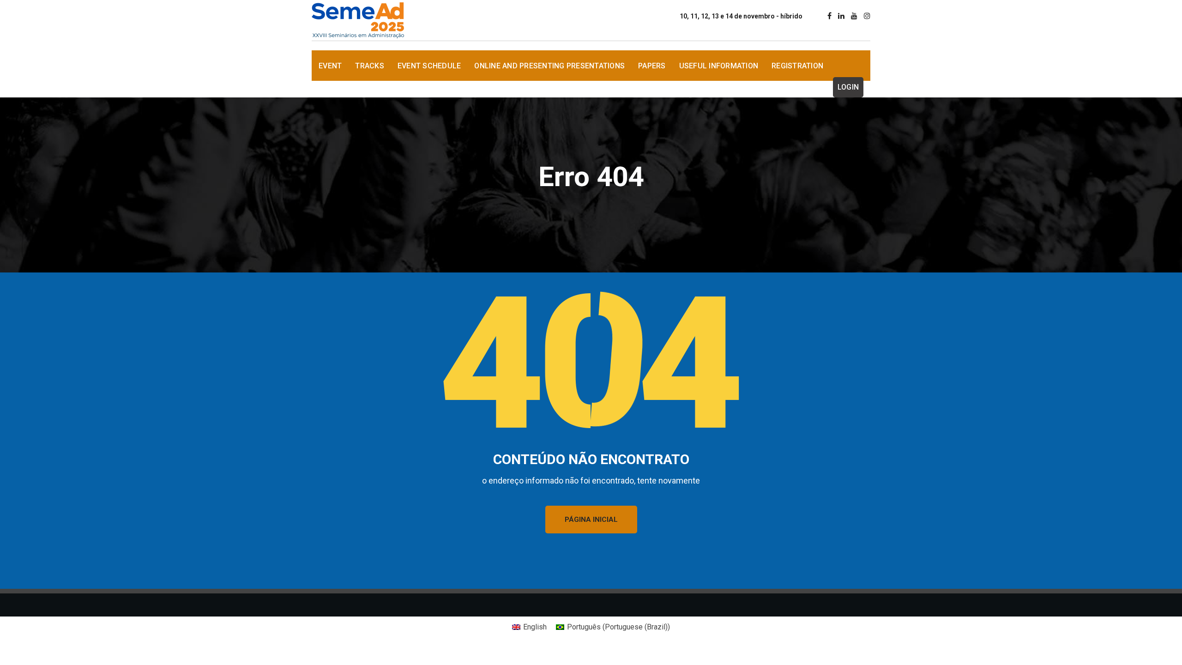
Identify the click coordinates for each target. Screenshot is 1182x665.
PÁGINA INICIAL (591, 519)
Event (330, 65)
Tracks (369, 65)
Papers (652, 65)
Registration (797, 65)
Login (848, 87)
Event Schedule (429, 65)
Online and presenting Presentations (549, 65)
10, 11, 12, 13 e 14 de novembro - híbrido (741, 16)
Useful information (719, 65)
